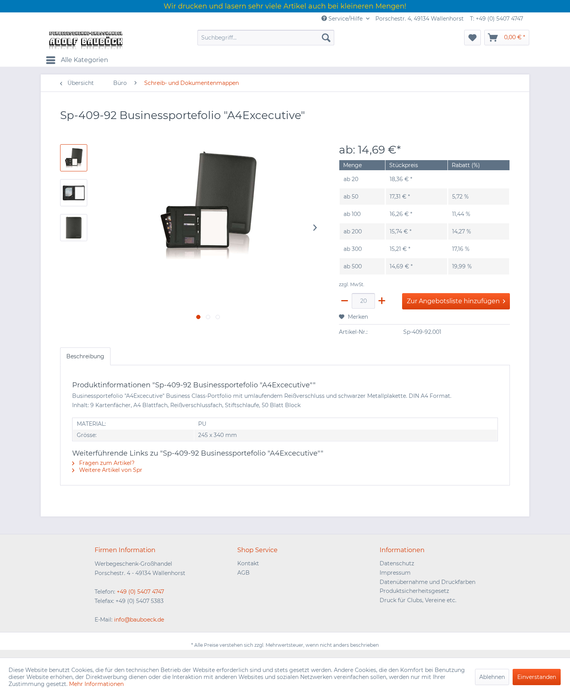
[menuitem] (265, 37)
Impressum (395, 572)
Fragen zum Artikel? (106, 462)
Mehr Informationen (96, 683)
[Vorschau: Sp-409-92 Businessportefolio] (73, 227)
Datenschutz (397, 563)
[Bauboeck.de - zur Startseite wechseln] (85, 39)
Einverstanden (536, 677)
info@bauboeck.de (139, 619)
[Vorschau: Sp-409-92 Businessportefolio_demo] (73, 192)
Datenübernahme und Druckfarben (427, 582)
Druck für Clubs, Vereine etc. (418, 600)
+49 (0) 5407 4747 (140, 591)
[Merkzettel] (472, 37)
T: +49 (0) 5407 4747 (496, 18)
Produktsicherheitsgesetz (414, 590)
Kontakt (248, 563)
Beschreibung (85, 356)
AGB (243, 572)
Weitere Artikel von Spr (110, 469)
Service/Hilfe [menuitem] (345, 18)
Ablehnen (492, 677)
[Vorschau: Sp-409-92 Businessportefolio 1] (73, 157)
